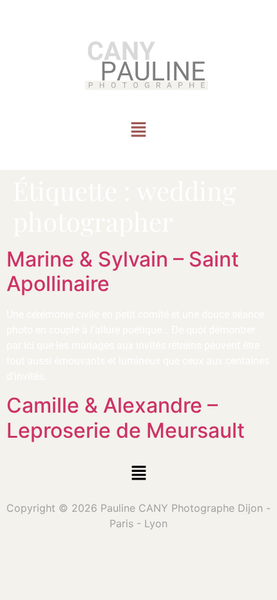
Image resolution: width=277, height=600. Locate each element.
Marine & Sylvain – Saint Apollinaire (122, 271)
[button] (138, 130)
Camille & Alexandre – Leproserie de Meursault (125, 417)
